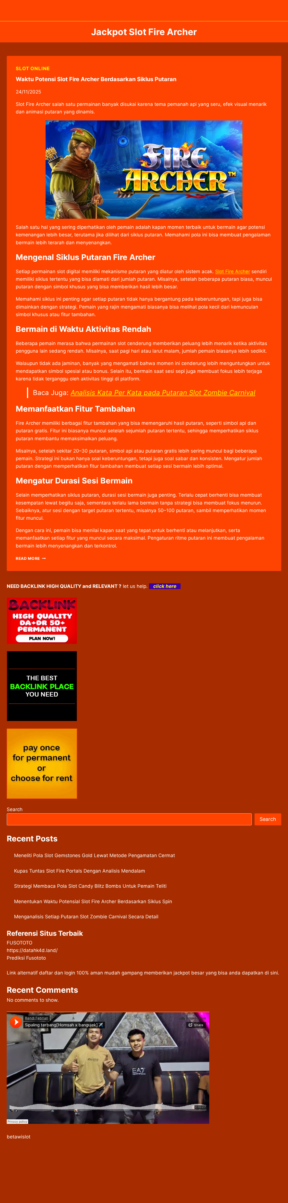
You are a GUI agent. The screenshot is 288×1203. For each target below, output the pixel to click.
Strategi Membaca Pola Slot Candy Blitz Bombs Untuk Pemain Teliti (90, 886)
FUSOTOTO (19, 943)
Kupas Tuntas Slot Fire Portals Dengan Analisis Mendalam (79, 871)
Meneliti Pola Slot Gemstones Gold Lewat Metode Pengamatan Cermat (94, 855)
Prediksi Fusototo (26, 958)
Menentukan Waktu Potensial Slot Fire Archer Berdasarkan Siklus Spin (93, 901)
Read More (31, 558)
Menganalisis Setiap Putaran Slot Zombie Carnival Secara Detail (86, 916)
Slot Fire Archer (232, 271)
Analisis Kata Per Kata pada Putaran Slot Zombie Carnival (163, 393)
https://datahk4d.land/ (32, 950)
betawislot (18, 1137)
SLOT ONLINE (33, 68)
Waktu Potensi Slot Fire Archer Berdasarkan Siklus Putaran (96, 79)
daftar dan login (57, 973)
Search (14, 809)
